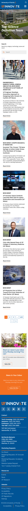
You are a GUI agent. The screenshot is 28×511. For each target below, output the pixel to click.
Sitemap (4, 499)
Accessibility (5, 491)
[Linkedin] (19, 409)
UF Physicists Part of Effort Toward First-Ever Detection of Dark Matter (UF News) (13, 292)
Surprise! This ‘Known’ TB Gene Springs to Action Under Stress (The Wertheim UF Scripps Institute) (14, 150)
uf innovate (5, 22)
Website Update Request (9, 463)
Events (3, 475)
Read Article (6, 116)
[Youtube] (14, 409)
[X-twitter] (8, 409)
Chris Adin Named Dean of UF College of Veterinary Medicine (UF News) (13, 244)
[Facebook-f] (3, 409)
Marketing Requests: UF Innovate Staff (12, 455)
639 (21, 317)
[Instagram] (24, 409)
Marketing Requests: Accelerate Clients (12, 460)
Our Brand (4, 452)
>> (16, 321)
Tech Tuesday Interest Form (10, 466)
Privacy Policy (6, 488)
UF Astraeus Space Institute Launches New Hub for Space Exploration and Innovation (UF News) (14, 198)
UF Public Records (7, 494)
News (3, 477)
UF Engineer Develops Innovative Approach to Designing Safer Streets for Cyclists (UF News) (12, 95)
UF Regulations (6, 496)
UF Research (5, 480)
